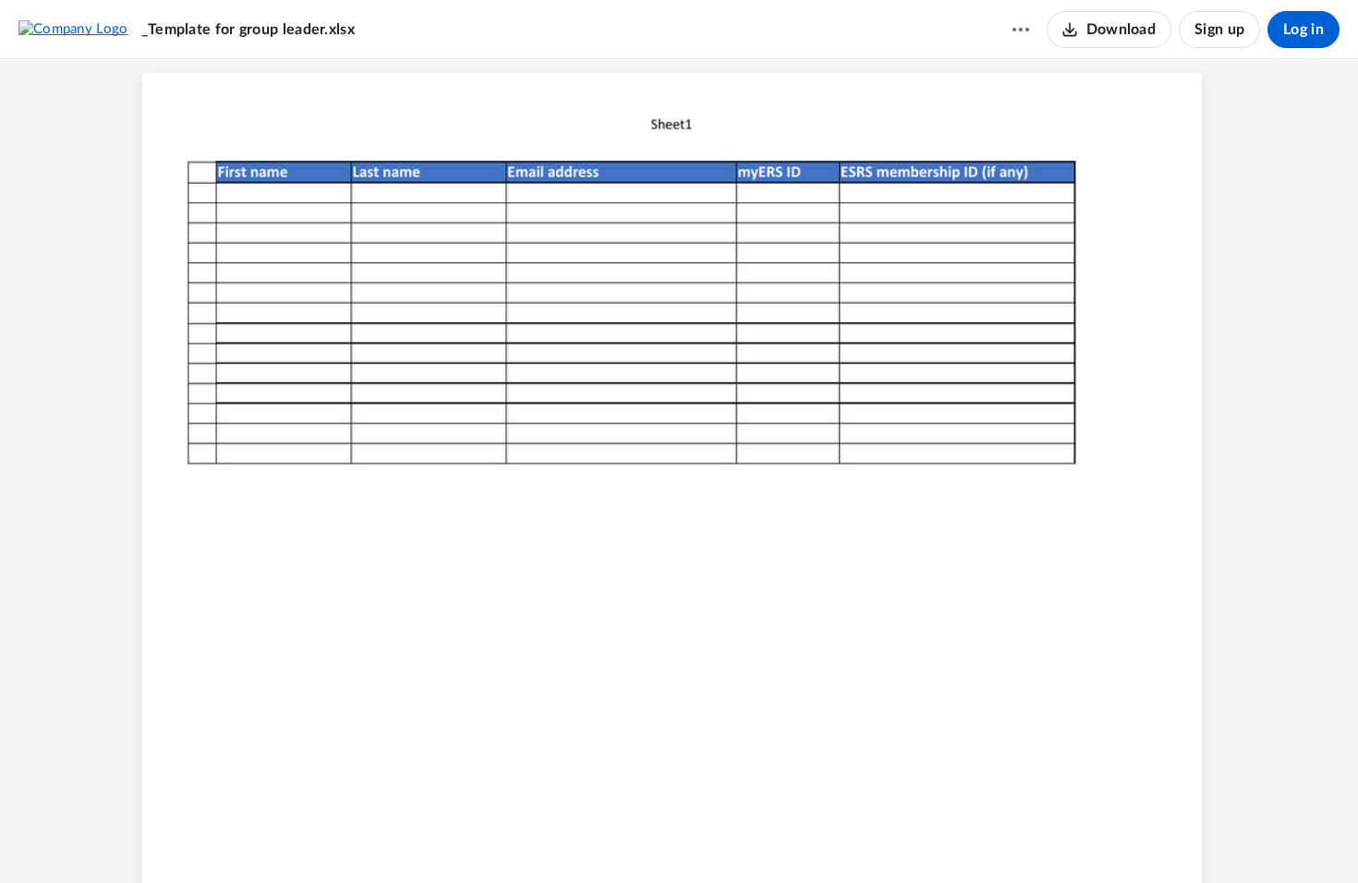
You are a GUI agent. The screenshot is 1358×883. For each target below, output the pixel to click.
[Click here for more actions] (1020, 29)
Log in (1303, 29)
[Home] (73, 28)
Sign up (1219, 29)
